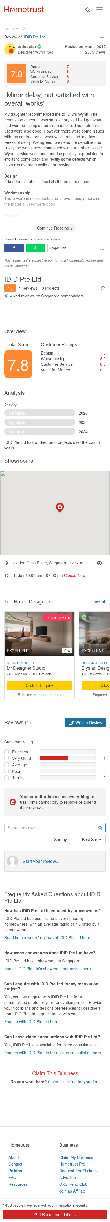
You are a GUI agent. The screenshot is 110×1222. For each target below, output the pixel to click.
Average (19, 764)
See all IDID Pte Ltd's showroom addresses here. (48, 968)
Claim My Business (76, 1157)
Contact (15, 1164)
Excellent (20, 752)
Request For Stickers (78, 1170)
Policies (15, 1170)
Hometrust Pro (72, 1164)
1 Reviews (28, 288)
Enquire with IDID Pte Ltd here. (32, 1021)
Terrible (19, 777)
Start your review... (41, 861)
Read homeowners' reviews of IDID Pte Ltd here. (47, 937)
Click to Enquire (40, 685)
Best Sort (90, 839)
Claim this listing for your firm (74, 1081)
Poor (16, 771)
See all (100, 601)
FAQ (12, 1177)
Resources (18, 1184)
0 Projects (51, 288)
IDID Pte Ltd (35, 37)
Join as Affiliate (72, 1191)
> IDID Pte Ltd (14, 28)
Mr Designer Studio (26, 668)
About (13, 1157)
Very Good (21, 758)
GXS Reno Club (73, 1184)
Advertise (67, 1177)
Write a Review (88, 722)
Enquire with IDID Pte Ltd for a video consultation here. (53, 1052)
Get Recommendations (55, 1214)
